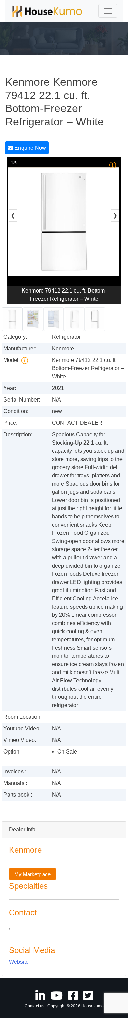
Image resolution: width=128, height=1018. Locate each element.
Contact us (34, 1006)
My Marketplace (32, 874)
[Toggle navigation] (107, 11)
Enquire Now (29, 148)
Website (19, 962)
